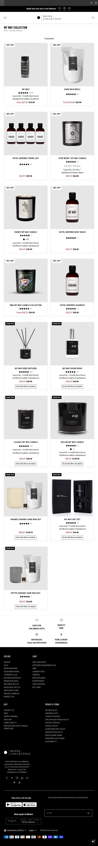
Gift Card (37, 687)
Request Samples (11, 694)
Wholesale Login (11, 690)
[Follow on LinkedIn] (22, 778)
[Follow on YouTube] (12, 778)
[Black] (24, 239)
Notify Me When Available (25, 386)
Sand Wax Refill (72, 89)
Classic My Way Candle (26, 442)
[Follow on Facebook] (7, 778)
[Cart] (96, 3)
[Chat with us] (93, 841)
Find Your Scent (39, 662)
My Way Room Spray (72, 368)
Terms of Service (52, 716)
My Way (26, 89)
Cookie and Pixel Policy (55, 729)
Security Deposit (52, 723)
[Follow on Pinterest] (14, 782)
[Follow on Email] (27, 778)
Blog (6, 665)
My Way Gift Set (72, 519)
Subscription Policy (54, 732)
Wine (34, 668)
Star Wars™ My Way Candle (72, 158)
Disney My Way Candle (25, 232)
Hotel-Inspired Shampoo (72, 305)
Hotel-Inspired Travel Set (26, 158)
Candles (36, 675)
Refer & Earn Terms (53, 735)
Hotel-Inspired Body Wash (72, 232)
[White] (74, 449)
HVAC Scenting (39, 684)
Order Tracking (10, 716)
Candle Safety (10, 723)
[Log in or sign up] (91, 3)
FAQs (6, 713)
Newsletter (9, 697)
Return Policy (51, 710)
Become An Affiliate (12, 678)
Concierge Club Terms (54, 738)
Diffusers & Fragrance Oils (44, 665)
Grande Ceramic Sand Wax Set (25, 519)
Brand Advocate (11, 681)
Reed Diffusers (39, 678)
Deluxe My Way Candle (72, 442)
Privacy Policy (51, 726)
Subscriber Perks (11, 672)
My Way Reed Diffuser (26, 368)
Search (7, 662)
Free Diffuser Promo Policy (57, 720)
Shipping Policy (51, 713)
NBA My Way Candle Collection (26, 305)
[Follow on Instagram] (17, 778)
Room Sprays (38, 681)
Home (6, 31)
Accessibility (51, 741)
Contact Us (9, 710)
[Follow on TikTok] (19, 782)
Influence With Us (11, 684)
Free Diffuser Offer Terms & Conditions (16, 727)
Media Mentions (10, 668)
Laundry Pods (39, 672)
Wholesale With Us (12, 687)
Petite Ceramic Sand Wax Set (25, 593)
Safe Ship (8, 720)
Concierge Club (10, 675)
